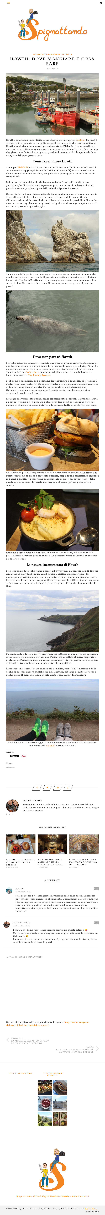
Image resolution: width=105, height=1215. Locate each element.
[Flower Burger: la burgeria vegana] (60, 1119)
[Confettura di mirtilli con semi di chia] (45, 1103)
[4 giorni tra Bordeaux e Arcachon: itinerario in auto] (60, 1103)
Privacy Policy (91, 1209)
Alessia (20, 888)
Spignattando (32, 800)
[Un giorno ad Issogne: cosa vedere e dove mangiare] (45, 1119)
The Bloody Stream (39, 375)
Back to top (91, 1212)
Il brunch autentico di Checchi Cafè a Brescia (20, 862)
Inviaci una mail (80, 1196)
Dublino (80, 140)
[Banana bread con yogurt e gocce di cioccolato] (60, 1088)
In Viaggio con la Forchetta (57, 54)
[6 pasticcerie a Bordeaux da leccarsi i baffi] (45, 1088)
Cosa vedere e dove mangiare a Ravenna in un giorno (83, 862)
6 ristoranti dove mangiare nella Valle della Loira (50, 862)
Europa (37, 54)
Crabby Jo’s (32, 372)
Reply (96, 889)
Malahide (23, 167)
